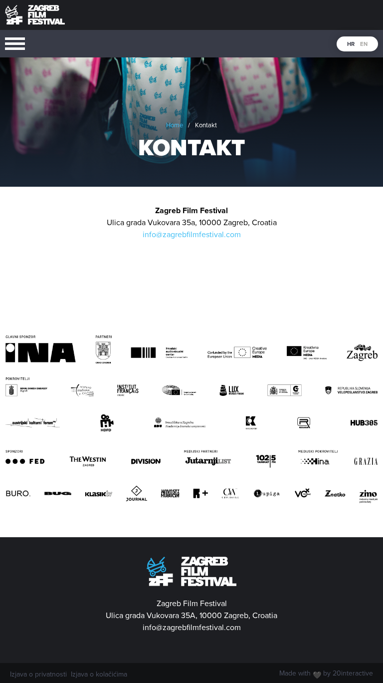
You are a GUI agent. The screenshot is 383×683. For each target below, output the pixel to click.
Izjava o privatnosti (38, 674)
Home (174, 125)
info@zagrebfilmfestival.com (192, 235)
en (364, 44)
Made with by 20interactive (326, 674)
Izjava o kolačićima (99, 674)
